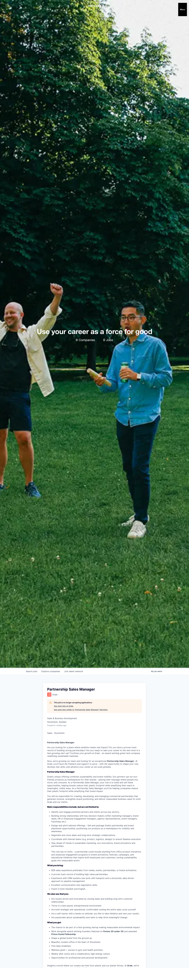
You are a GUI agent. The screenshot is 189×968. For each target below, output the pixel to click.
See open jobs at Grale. (64, 706)
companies (50, 671)
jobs (31, 671)
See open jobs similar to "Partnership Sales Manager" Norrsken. (81, 710)
